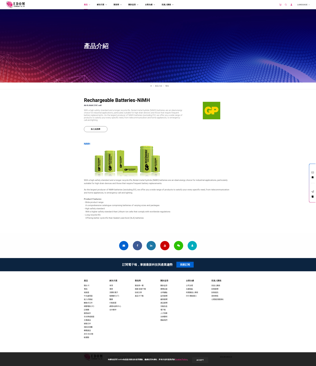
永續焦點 (189, 289)
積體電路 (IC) (89, 306)
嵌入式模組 (88, 299)
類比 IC (86, 285)
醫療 (111, 299)
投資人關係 (166, 4)
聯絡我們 (163, 320)
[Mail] (123, 245)
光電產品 (87, 320)
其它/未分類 (88, 334)
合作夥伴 (112, 310)
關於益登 (132, 4)
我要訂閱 (185, 264)
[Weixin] (178, 245)
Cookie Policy (181, 359)
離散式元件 (88, 303)
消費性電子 (113, 292)
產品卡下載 (139, 296)
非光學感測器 (89, 317)
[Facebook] (137, 245)
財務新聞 (214, 289)
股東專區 (214, 296)
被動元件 (87, 323)
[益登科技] (15, 4)
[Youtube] (164, 245)
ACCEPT (200, 360)
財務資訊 (214, 292)
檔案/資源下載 (140, 289)
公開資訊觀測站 (217, 299)
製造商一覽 (139, 285)
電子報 (163, 310)
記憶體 (86, 310)
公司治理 (189, 285)
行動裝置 (112, 303)
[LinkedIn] (151, 245)
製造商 (116, 4)
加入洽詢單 (95, 129)
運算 (111, 289)
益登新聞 (163, 296)
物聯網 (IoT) (114, 296)
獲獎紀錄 (163, 289)
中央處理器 (88, 296)
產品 (86, 4)
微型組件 (87, 313)
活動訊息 (163, 306)
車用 (111, 285)
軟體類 (86, 337)
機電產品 (87, 330)
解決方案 (100, 4)
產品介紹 (158, 86)
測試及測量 (88, 327)
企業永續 (148, 4)
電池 (167, 86)
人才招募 (163, 313)
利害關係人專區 (192, 292)
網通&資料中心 (115, 306)
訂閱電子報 (313, 194)
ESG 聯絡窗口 (191, 296)
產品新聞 (163, 303)
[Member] (192, 245)
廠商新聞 (163, 299)
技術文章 (138, 292)
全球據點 (163, 292)
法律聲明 (163, 317)
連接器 (86, 292)
